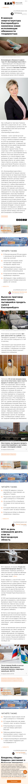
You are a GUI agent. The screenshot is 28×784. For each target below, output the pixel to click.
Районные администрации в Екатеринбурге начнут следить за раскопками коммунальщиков (15, 269)
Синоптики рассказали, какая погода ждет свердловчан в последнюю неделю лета (13, 262)
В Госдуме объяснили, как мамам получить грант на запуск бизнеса (14, 508)
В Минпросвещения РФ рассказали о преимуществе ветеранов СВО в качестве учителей (15, 256)
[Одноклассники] (19, 220)
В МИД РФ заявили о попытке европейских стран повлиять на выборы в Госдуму (14, 492)
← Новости (5, 7)
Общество (13, 454)
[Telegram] (21, 220)
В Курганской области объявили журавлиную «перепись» (14, 274)
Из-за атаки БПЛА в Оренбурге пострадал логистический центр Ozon (14, 503)
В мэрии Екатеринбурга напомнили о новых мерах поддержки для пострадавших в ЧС (15, 740)
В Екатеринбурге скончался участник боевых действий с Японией (13, 727)
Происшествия (5, 454)
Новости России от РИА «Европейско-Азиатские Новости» (10, 3)
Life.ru (15, 576)
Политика (4, 678)
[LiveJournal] (26, 220)
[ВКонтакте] (17, 220)
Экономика (4, 216)
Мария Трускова (21, 524)
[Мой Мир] (24, 220)
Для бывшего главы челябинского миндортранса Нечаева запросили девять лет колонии (15, 280)
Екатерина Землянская (19, 292)
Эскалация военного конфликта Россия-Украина (13, 680)
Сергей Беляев (20, 752)
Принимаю (14, 781)
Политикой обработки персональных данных (13, 777)
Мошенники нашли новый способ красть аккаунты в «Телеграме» (14, 497)
